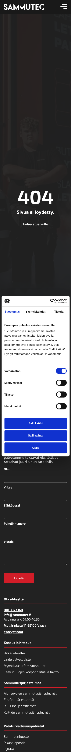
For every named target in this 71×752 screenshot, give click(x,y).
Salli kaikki (36, 423)
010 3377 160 (13, 610)
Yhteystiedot (13, 632)
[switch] (61, 383)
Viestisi (9, 541)
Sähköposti (12, 505)
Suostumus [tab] (12, 311)
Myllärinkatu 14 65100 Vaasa (25, 625)
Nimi (7, 469)
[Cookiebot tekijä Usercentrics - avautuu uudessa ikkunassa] (50, 301)
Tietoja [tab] (58, 311)
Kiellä (35, 447)
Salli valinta (35, 435)
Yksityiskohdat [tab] (35, 311)
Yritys (8, 487)
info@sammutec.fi (17, 615)
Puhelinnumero (15, 523)
